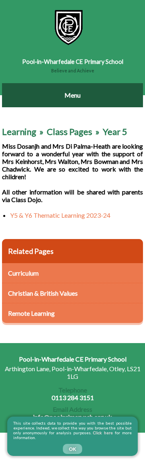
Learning (19, 131)
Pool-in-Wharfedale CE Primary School (72, 61)
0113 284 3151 (73, 393)
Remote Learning (31, 313)
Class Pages (69, 131)
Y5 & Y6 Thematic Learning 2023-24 (60, 215)
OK (72, 449)
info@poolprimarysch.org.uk (72, 413)
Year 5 (115, 131)
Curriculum (23, 273)
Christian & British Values (43, 293)
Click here (103, 432)
